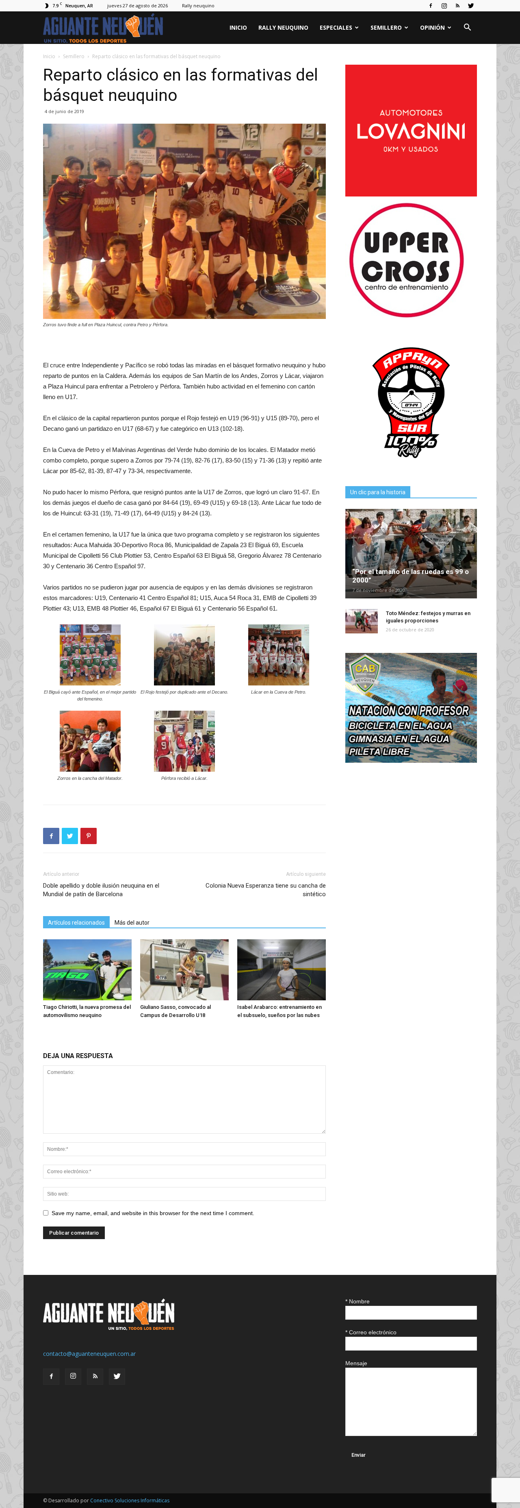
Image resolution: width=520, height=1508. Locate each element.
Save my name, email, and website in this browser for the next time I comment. (153, 1213)
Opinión (432, 27)
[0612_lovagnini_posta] (411, 194)
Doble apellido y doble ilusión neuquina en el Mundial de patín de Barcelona (101, 890)
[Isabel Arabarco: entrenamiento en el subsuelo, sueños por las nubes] (281, 969)
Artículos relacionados (76, 922)
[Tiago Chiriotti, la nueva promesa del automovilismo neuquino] (87, 969)
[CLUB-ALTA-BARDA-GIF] (411, 760)
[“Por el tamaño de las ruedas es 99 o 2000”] (411, 553)
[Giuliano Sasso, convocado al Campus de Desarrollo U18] (184, 969)
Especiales (336, 27)
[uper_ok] (406, 317)
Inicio (238, 27)
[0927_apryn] (411, 466)
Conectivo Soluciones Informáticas (129, 1500)
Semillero (386, 27)
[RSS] (457, 5)
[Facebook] (431, 5)
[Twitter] (471, 5)
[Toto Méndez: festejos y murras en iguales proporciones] (361, 621)
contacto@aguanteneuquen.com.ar (89, 1353)
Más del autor (132, 922)
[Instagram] (444, 5)
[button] (467, 28)
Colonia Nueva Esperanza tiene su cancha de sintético (266, 890)
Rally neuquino (198, 5)
